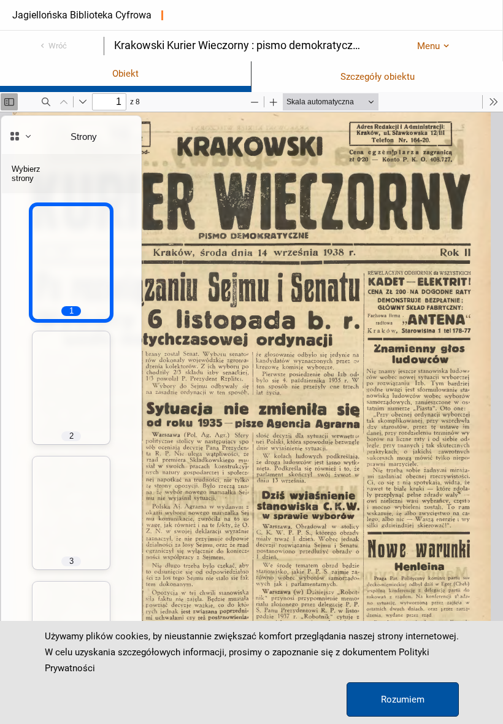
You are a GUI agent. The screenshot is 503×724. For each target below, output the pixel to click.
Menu (428, 46)
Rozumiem (402, 699)
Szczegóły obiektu (377, 76)
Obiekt (125, 73)
